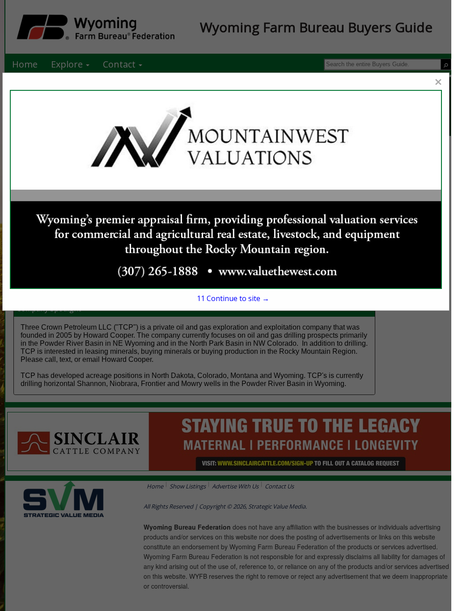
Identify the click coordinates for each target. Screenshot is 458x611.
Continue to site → (233, 298)
